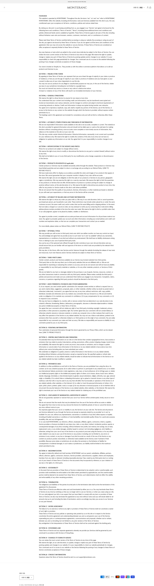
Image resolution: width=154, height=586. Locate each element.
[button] (4, 7)
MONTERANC (28, 585)
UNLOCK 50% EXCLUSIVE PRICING (77, 1)
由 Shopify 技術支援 (38, 585)
